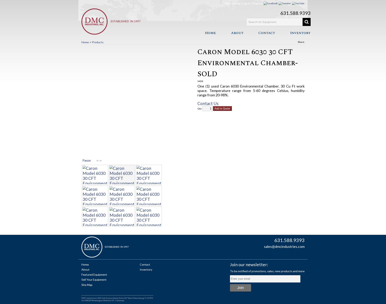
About (237, 33)
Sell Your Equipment (94, 279)
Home (210, 33)
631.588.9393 (295, 13)
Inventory (300, 33)
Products (98, 42)
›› (101, 160)
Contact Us (208, 103)
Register (258, 3)
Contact (266, 33)
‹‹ (97, 160)
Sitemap (120, 300)
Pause (86, 160)
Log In (246, 3)
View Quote (232, 3)
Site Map (86, 284)
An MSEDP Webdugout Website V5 (97, 300)
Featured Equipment (94, 274)
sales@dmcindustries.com (284, 246)
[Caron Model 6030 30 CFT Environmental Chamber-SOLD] (135, 102)
